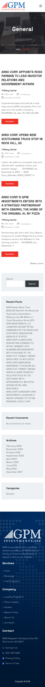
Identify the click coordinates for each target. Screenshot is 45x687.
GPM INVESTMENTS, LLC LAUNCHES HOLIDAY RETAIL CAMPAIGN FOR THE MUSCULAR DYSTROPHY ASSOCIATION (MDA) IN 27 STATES (22, 330)
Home (18, 49)
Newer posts (37, 263)
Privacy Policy (12, 658)
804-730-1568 (12, 653)
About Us (9, 617)
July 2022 (11, 465)
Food (7, 570)
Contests (9, 622)
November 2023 (14, 449)
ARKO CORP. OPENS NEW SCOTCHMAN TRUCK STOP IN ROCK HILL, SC (22, 139)
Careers (8, 607)
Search (9, 278)
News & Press (11, 612)
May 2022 (11, 468)
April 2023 (11, 459)
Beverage (9, 576)
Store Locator (11, 602)
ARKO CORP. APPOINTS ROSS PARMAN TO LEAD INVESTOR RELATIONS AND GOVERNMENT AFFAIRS (21, 78)
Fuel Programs (12, 581)
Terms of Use (12, 663)
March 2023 (12, 462)
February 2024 (14, 446)
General (10, 493)
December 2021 (14, 472)
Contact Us (11, 647)
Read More (10, 121)
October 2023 (13, 452)
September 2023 (15, 455)
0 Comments (25, 94)
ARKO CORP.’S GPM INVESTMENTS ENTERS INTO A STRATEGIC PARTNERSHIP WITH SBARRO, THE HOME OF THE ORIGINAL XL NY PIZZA (22, 205)
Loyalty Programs (13, 596)
